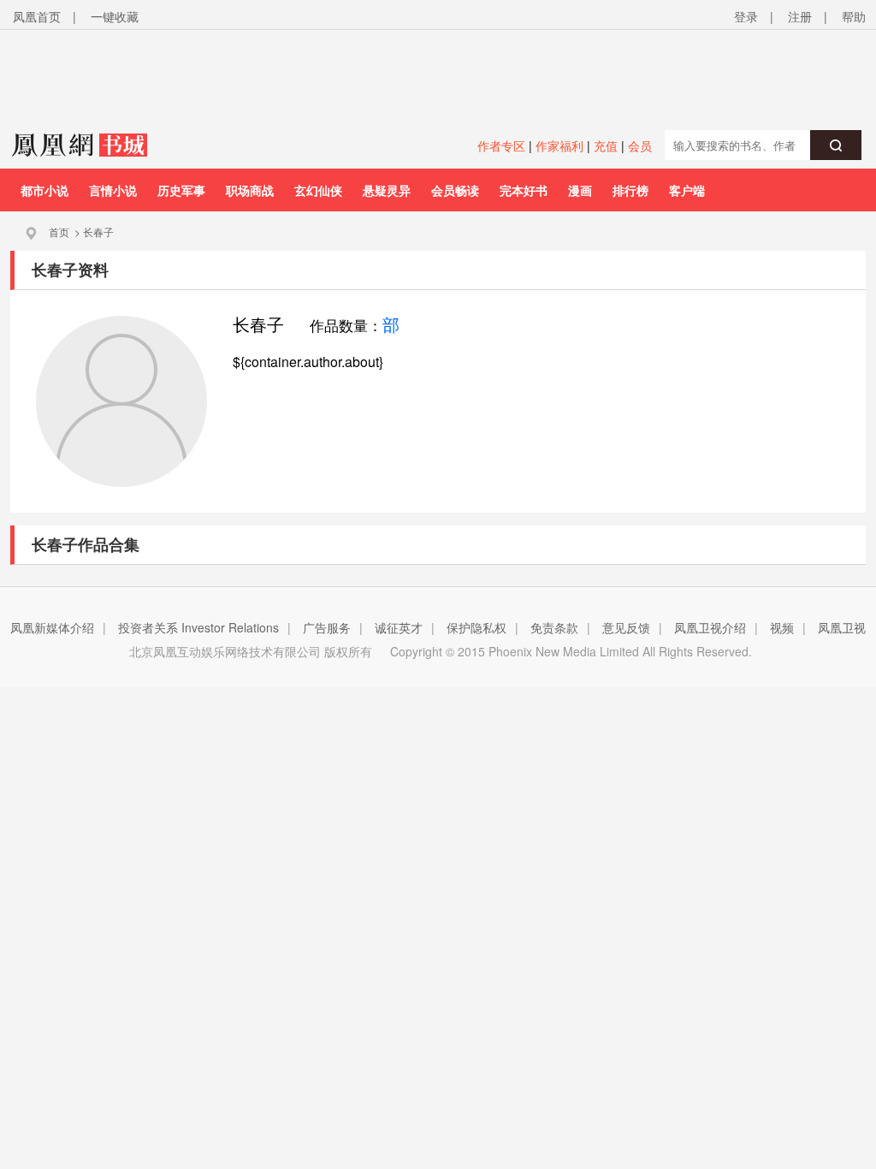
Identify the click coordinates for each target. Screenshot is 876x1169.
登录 (746, 16)
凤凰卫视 (842, 627)
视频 (782, 627)
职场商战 (250, 190)
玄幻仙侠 (318, 190)
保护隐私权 (476, 627)
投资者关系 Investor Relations (198, 627)
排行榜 (630, 190)
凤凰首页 (37, 16)
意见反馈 (626, 627)
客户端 (687, 190)
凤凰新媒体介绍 (52, 627)
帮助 (854, 16)
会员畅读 (455, 190)
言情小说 (113, 190)
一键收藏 (115, 16)
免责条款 (554, 627)
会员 (640, 145)
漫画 (580, 190)
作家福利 (559, 145)
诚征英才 (399, 627)
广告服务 (327, 627)
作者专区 (501, 145)
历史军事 (181, 190)
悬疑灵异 (387, 190)
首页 (59, 231)
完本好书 (524, 190)
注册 (800, 16)
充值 (606, 145)
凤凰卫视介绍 (710, 627)
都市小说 (44, 190)
